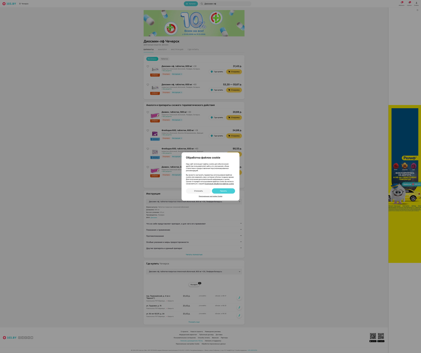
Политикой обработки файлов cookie (219, 184)
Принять (223, 191)
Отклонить (198, 191)
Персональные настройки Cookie (210, 196)
